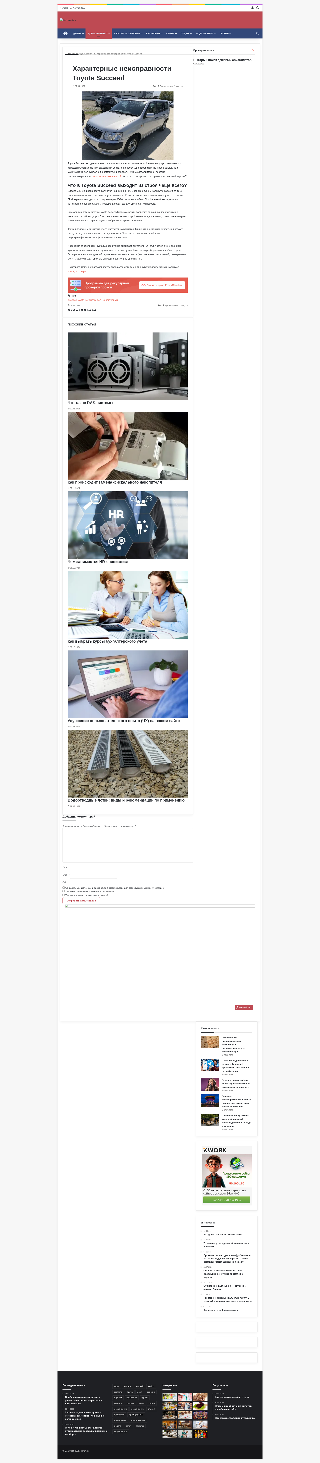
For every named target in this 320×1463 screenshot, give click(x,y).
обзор (152, 1403)
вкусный (140, 1386)
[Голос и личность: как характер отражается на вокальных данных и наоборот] (210, 1084)
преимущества (136, 1415)
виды (116, 1386)
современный (120, 1432)
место (141, 1403)
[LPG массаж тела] (200, 1425)
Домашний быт (98, 33)
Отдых (185, 33)
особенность (137, 1409)
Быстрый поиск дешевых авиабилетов (222, 60)
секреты (140, 1426)
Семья (170, 33)
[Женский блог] (68, 20)
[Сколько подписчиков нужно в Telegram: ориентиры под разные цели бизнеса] (210, 1065)
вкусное (127, 1386)
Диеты (77, 33)
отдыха (151, 1409)
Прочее (224, 33)
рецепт (117, 1426)
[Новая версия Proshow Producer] (169, 1397)
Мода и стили (204, 33)
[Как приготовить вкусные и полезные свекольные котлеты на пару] (200, 1406)
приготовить (120, 1420)
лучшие (130, 1403)
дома (139, 1392)
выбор (151, 1386)
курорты (118, 1403)
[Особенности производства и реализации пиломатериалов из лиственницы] (210, 1042)
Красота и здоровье (127, 33)
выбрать (118, 1392)
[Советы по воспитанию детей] (200, 1434)
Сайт (64, 882)
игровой (118, 1398)
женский (151, 1392)
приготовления (138, 1420)
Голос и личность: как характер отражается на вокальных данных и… (236, 1083)
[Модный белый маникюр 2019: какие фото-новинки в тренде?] (185, 1406)
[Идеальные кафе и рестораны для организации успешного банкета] (169, 1415)
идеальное (131, 1398)
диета (130, 1392)
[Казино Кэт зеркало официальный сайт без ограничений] (200, 1415)
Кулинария (153, 33)
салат (128, 1426)
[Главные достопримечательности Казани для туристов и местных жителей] (210, 1100)
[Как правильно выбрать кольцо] (200, 1397)
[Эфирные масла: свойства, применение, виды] (169, 1406)
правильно (119, 1415)
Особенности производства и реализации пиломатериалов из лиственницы (233, 1044)
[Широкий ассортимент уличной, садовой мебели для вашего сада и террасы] (210, 1120)
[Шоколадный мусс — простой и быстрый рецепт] (185, 1415)
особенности (120, 1409)
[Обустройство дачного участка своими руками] (169, 1425)
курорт (145, 1398)
